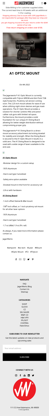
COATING (24, 323)
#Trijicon (34, 252)
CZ (24, 309)
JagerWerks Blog (24, 286)
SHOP (24, 304)
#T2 (26, 252)
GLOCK (25, 307)
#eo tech (21, 248)
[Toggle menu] (3, 3)
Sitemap (24, 292)
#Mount (38, 248)
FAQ (24, 284)
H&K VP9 (24, 317)
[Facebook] (16, 259)
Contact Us (24, 289)
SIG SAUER (24, 312)
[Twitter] (28, 259)
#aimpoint (11, 248)
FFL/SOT (24, 320)
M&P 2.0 (24, 315)
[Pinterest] (33, 259)
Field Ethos (24, 325)
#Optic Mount (17, 252)
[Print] (24, 259)
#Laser (30, 248)
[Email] (20, 259)
